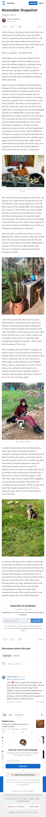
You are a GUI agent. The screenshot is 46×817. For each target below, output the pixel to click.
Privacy (31, 799)
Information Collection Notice (30, 782)
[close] (39, 740)
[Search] (42, 715)
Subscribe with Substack (24, 775)
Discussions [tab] (19, 715)
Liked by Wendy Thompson (17, 679)
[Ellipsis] (43, 676)
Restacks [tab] (16, 656)
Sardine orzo (8, 721)
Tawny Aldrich (12, 676)
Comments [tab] (7, 656)
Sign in (41, 3)
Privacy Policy (24, 784)
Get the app (34, 806)
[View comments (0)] (13, 732)
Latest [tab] (10, 715)
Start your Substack (17, 806)
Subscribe (33, 3)
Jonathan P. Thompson (19, 729)
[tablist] (11, 655)
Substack (12, 812)
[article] (23, 726)
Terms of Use (35, 780)
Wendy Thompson (13, 19)
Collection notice (23, 801)
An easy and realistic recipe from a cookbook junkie (15, 725)
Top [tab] (4, 715)
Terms (38, 799)
